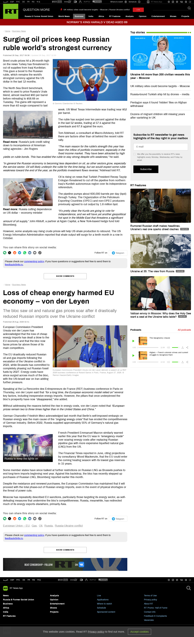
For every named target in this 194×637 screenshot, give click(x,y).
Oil (40, 525)
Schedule (101, 608)
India (91, 16)
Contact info (150, 612)
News (6, 595)
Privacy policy (150, 600)
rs (33, 580)
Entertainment (158, 16)
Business (79, 16)
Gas (34, 525)
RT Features (114, 16)
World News (64, 16)
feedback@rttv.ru (14, 264)
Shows (173, 16)
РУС (18, 2)
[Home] (10, 11)
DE (23, 2)
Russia (48, 525)
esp (12, 580)
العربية (5, 2)
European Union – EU (16, 525)
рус (18, 580)
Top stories (137, 32)
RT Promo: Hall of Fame (155, 608)
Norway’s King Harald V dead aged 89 (97, 22)
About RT (148, 604)
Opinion (142, 16)
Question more (36, 9)
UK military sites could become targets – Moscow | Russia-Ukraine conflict (97, 10)
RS (33, 2)
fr (29, 580)
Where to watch (104, 604)
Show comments (65, 276)
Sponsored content (106, 612)
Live (99, 595)
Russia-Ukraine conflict (69, 525)
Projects (185, 16)
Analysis (129, 16)
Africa (101, 16)
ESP (12, 2)
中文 (38, 2)
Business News (19, 31)
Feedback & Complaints (155, 616)
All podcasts (184, 330)
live (138, 10)
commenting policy (34, 261)
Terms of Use (150, 595)
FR (28, 2)
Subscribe (146, 169)
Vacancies (149, 620)
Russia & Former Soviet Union (39, 16)
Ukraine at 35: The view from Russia (152, 271)
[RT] (57, 2)
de (24, 580)
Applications (103, 600)
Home (7, 31)
